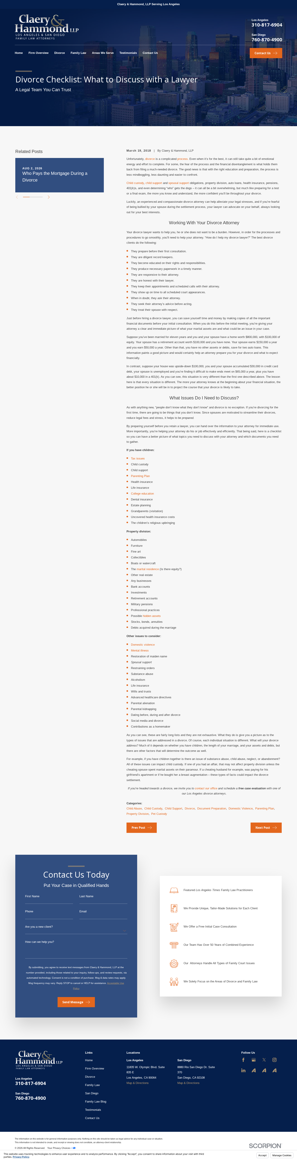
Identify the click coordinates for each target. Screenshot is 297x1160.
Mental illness (140, 650)
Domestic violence (143, 644)
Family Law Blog (95, 1101)
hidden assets (152, 616)
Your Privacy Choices (59, 1148)
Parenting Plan (140, 476)
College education (142, 493)
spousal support (178, 183)
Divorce (190, 808)
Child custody (135, 183)
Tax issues (138, 458)
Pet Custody (159, 813)
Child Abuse (134, 808)
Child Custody (153, 808)
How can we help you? (39, 941)
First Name (32, 896)
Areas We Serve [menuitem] (103, 53)
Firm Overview (94, 1068)
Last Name (86, 896)
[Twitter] (264, 1060)
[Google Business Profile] (254, 1060)
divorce (150, 159)
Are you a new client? (39, 926)
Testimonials (93, 1109)
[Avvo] (254, 1070)
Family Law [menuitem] (78, 53)
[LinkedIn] (243, 1070)
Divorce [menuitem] (59, 53)
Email (83, 911)
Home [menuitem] (19, 53)
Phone (29, 911)
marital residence (148, 569)
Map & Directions (137, 1083)
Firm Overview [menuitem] (38, 53)
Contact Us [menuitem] (150, 53)
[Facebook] (243, 1060)
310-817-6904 (267, 25)
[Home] (47, 26)
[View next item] (48, 197)
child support (154, 183)
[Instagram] (274, 1060)
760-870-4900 (267, 39)
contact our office (206, 788)
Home (89, 1060)
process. (183, 159)
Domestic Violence (241, 808)
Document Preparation (211, 808)
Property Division (137, 813)
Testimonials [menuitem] (128, 53)
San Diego (91, 1093)
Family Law (92, 1085)
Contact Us (92, 1118)
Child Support (173, 808)
